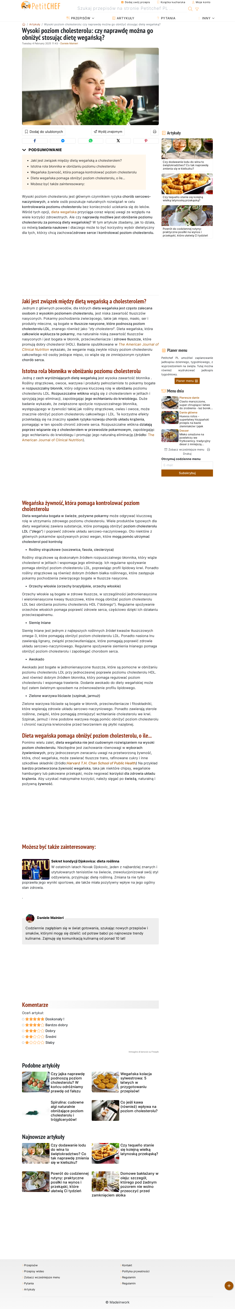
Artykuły (125, 18)
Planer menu (185, 381)
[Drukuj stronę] (155, 131)
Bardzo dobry (56, 1025)
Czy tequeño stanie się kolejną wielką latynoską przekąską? (139, 1149)
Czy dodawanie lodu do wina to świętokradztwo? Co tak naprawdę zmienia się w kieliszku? (70, 1154)
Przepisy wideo (34, 1271)
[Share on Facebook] (34, 141)
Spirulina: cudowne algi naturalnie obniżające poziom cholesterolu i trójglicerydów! (67, 1111)
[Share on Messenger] (63, 141)
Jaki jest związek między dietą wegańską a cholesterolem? (76, 160)
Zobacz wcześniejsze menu (186, 449)
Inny (206, 18)
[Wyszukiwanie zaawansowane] (197, 9)
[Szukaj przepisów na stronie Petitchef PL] (190, 8)
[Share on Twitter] (118, 141)
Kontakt (127, 1265)
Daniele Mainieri (69, 43)
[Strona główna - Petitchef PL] (23, 24)
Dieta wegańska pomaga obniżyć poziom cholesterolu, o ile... (78, 178)
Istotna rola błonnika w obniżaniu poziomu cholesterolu (73, 166)
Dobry (50, 1031)
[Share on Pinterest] (146, 141)
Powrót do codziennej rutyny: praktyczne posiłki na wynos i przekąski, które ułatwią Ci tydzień (70, 1182)
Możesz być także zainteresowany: (58, 184)
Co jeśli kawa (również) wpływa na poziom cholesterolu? (139, 1106)
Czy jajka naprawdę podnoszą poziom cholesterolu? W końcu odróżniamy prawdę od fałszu (68, 1082)
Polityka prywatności (135, 1271)
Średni (50, 1037)
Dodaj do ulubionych (46, 132)
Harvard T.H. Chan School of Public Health (101, 763)
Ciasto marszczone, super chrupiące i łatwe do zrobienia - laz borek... (196, 405)
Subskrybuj (187, 473)
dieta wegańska (64, 212)
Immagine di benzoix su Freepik (144, 1051)
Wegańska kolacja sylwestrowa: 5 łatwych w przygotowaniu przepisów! (136, 1082)
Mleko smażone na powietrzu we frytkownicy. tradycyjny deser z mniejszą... (194, 439)
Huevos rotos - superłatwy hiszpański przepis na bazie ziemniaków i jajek (194, 421)
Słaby (50, 1042)
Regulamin (129, 1277)
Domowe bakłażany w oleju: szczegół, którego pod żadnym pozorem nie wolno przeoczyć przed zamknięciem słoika (125, 1184)
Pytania (167, 18)
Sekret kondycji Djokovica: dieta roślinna (85, 861)
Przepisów (80, 18)
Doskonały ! (54, 1019)
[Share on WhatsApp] (90, 141)
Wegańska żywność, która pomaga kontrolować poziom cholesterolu (84, 172)
